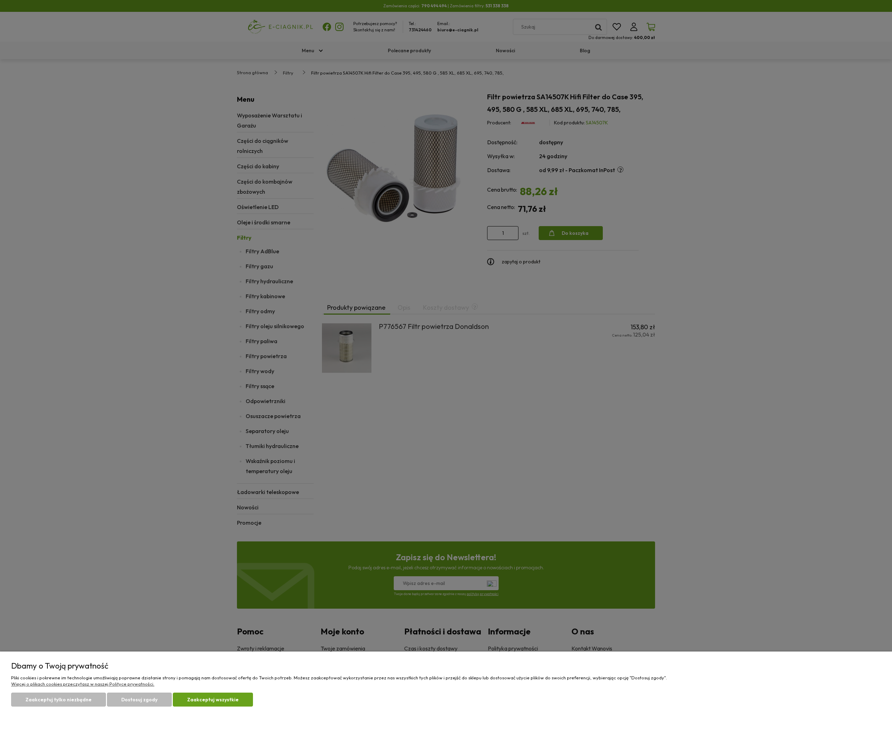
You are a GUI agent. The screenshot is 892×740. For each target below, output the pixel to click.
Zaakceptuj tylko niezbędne (58, 699)
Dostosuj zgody (139, 699)
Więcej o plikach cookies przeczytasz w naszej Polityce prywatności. (82, 684)
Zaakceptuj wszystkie (213, 699)
